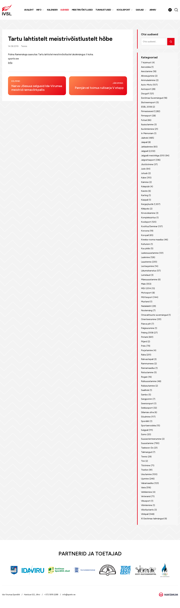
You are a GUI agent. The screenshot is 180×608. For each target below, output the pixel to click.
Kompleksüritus (148, 217)
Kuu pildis (145, 248)
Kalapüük (145, 186)
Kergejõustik (147, 204)
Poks (143, 346)
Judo (143, 169)
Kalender (52, 9)
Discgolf (145, 93)
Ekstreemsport (148, 102)
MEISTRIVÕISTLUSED (82, 9)
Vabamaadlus (147, 483)
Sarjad (140, 9)
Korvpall (145, 235)
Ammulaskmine (148, 80)
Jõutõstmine (147, 164)
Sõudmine (146, 416)
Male (143, 284)
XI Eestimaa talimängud (152, 518)
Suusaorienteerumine (151, 439)
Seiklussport (147, 408)
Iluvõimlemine (147, 129)
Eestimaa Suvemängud (152, 98)
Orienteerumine (148, 319)
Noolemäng (146, 310)
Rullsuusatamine (149, 381)
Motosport (146, 292)
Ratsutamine (147, 372)
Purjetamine (147, 350)
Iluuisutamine (147, 124)
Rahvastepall (147, 359)
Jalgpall (144, 151)
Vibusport (145, 501)
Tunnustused (103, 9)
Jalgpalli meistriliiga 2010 (153, 155)
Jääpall (144, 142)
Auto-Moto (146, 84)
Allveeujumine (147, 76)
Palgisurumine (147, 328)
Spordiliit (145, 421)
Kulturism (145, 244)
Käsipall (144, 200)
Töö (143, 461)
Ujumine (145, 478)
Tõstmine (145, 465)
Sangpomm (146, 399)
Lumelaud (145, 275)
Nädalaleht (146, 306)
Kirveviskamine (148, 213)
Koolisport (123, 9)
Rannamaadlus (148, 368)
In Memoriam (147, 133)
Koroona (145, 231)
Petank (144, 337)
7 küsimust (146, 62)
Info (38, 9)
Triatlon (144, 470)
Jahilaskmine (147, 146)
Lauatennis (146, 262)
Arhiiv (152, 9)
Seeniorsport (147, 403)
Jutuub (144, 173)
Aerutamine (146, 71)
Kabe (143, 177)
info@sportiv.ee (68, 595)
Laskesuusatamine (150, 253)
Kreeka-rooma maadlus (152, 239)
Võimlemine (146, 505)
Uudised (64, 9)
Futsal (144, 120)
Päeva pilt (146, 324)
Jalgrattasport (148, 160)
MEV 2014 (146, 288)
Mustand (145, 301)
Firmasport (146, 115)
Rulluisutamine (148, 386)
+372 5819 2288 (51, 595)
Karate (144, 191)
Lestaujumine (147, 266)
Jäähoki (144, 138)
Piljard (144, 341)
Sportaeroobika (148, 425)
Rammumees (147, 363)
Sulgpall (144, 430)
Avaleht (29, 9)
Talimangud (146, 452)
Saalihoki (145, 390)
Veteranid (145, 496)
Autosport (146, 89)
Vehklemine (146, 492)
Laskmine (145, 257)
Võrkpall (144, 514)
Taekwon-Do (147, 448)
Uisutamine (146, 474)
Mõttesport (147, 297)
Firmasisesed (147, 111)
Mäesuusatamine (149, 279)
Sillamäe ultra (147, 412)
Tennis (24, 46)
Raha (143, 354)
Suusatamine (147, 443)
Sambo (144, 394)
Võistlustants (147, 509)
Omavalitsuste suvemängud (154, 315)
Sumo (144, 434)
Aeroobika (146, 67)
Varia (143, 487)
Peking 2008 (147, 332)
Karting (144, 195)
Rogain (144, 377)
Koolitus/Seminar (149, 226)
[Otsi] (171, 41)
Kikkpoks (145, 208)
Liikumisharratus (148, 270)
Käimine (145, 182)
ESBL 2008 (146, 107)
